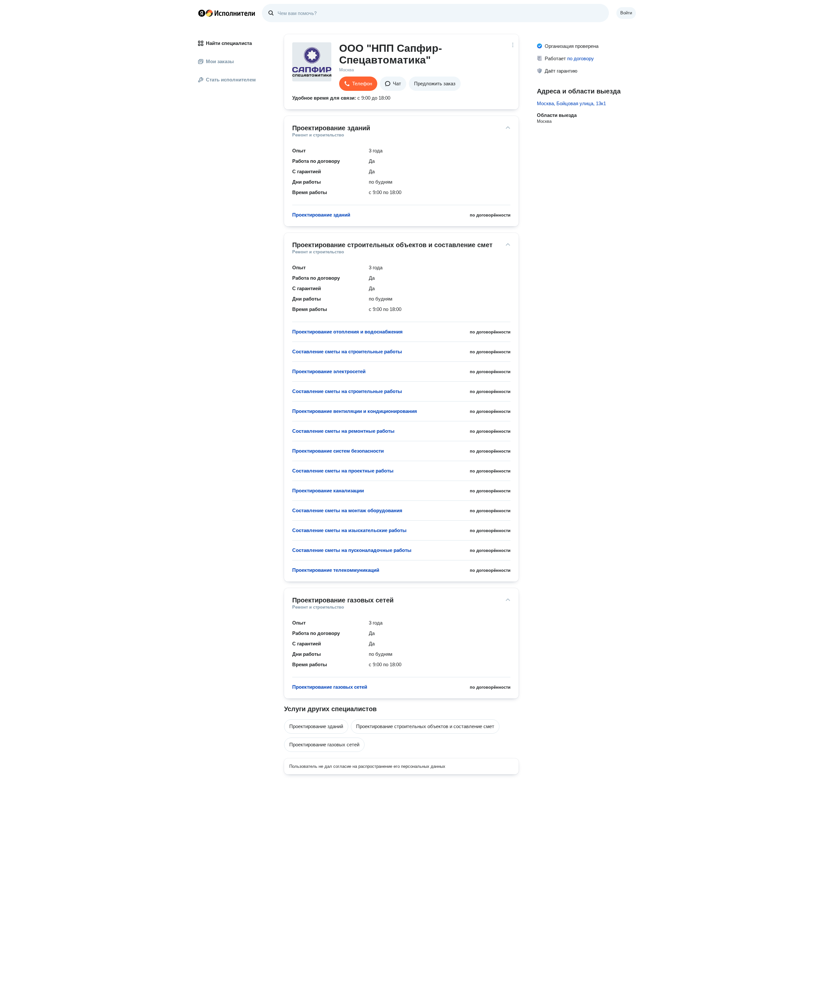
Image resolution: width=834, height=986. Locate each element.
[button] (358, 84)
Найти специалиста (229, 43)
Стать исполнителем (231, 79)
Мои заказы (220, 61)
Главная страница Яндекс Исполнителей (226, 13)
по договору (580, 58)
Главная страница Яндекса (201, 13)
